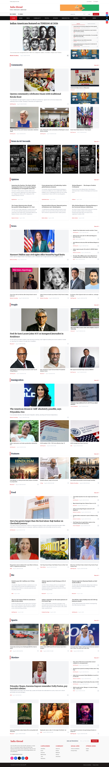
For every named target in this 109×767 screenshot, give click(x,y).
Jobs (42, 756)
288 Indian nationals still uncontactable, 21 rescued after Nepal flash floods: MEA (86, 36)
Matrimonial (43, 754)
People (47, 18)
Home (13, 18)
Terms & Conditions (75, 748)
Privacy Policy (74, 750)
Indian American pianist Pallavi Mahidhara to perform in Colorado (85, 676)
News (21, 18)
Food (84, 18)
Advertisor (58, 756)
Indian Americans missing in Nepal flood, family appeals (85, 26)
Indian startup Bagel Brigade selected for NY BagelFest (84, 509)
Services (90, 1)
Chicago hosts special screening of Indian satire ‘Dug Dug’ (86, 669)
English (96, 1)
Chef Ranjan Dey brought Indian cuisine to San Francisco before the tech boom (84, 523)
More (94, 18)
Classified (43, 748)
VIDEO (21, 14)
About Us (58, 748)
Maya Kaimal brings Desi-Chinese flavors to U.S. (84, 503)
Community (37, 18)
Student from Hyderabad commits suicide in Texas (85, 230)
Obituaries (43, 758)
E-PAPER (13, 14)
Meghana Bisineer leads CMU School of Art (83, 40)
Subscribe (96, 14)
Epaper (87, 748)
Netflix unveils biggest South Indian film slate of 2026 (86, 682)
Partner (57, 750)
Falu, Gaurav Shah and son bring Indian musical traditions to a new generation (84, 662)
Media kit (58, 752)
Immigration (66, 18)
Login (89, 14)
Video (87, 750)
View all (96, 65)
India (28, 18)
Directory (43, 752)
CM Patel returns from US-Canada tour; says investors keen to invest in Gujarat (85, 31)
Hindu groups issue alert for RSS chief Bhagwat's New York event (85, 236)
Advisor (57, 754)
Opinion (55, 18)
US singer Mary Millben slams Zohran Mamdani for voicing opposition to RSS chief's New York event (85, 256)
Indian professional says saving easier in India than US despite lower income (85, 44)
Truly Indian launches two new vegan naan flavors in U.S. (85, 497)
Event (42, 750)
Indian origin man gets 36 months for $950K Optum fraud (85, 250)
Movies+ (76, 18)
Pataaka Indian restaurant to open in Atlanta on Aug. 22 (85, 516)
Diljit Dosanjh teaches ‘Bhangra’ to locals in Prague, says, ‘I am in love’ (85, 688)
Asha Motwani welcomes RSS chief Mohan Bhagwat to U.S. (86, 243)
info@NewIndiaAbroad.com (17, 754)
